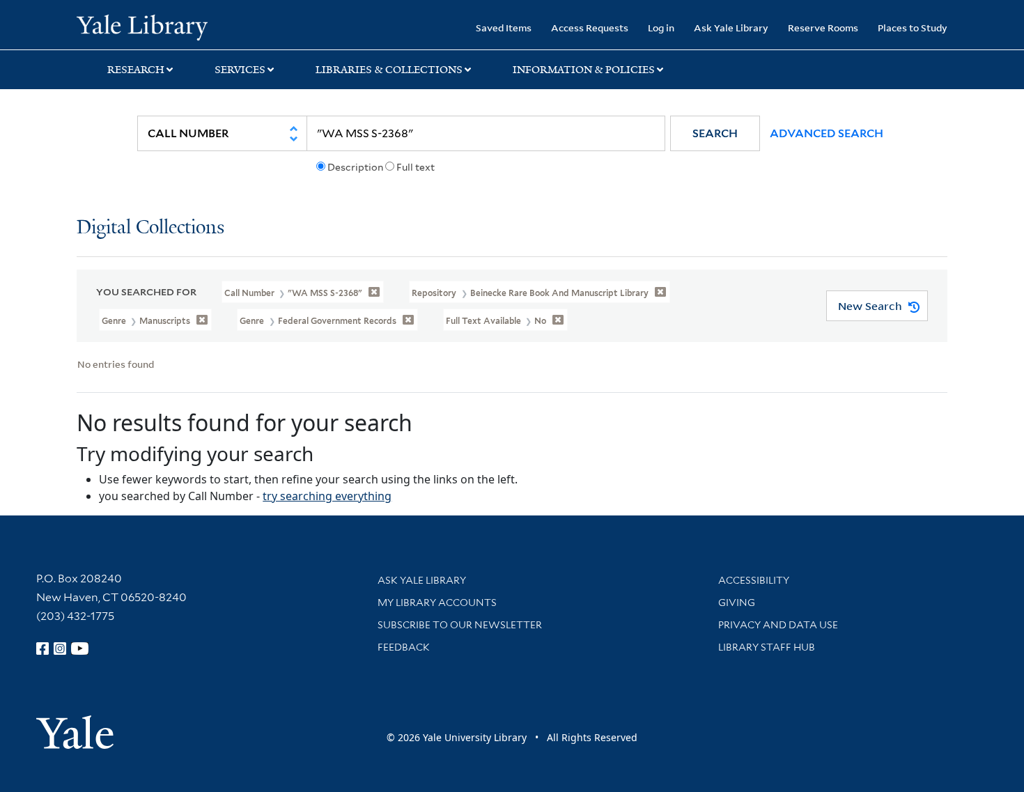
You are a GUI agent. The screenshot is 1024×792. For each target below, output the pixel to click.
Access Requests (589, 27)
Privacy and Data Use (778, 624)
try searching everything (327, 496)
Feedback (404, 647)
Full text (415, 167)
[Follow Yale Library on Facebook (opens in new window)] (42, 648)
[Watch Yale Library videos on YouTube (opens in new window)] (80, 648)
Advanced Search (826, 133)
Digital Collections (150, 228)
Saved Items (504, 27)
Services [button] (240, 70)
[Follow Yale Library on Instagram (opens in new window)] (60, 648)
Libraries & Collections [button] (389, 70)
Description (355, 167)
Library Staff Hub (766, 647)
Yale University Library (142, 26)
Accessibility (753, 580)
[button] (715, 133)
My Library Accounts (437, 602)
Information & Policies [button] (584, 70)
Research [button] (135, 70)
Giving (736, 602)
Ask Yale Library (731, 27)
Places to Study (912, 27)
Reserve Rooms (823, 27)
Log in (661, 27)
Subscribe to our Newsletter (460, 624)
